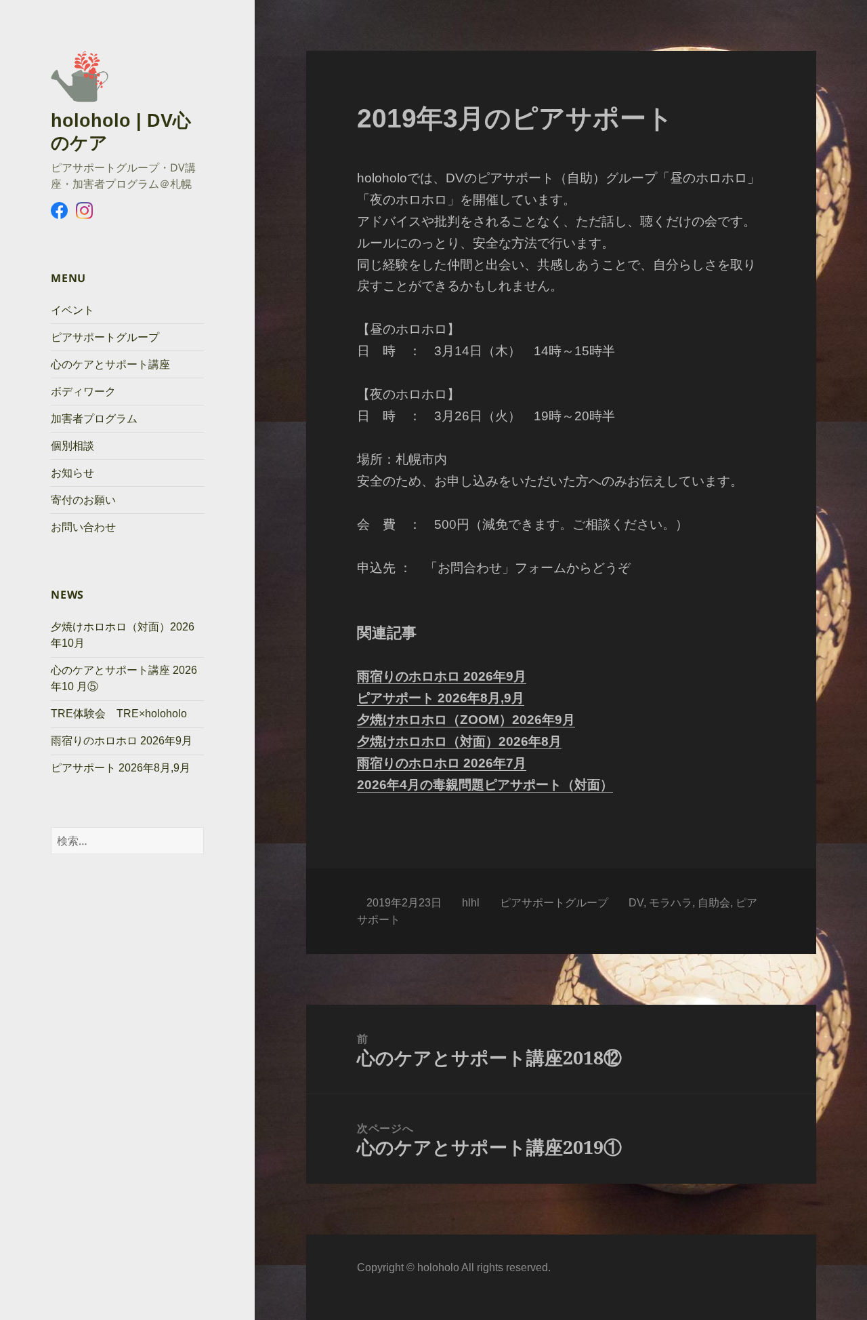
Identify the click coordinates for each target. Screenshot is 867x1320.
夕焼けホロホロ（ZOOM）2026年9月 (466, 720)
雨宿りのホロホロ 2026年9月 (121, 740)
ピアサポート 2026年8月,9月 (120, 768)
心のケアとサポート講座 (110, 364)
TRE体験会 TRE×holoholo (119, 713)
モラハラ (670, 902)
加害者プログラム (94, 418)
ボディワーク (83, 391)
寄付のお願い (83, 500)
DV (636, 902)
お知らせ (72, 473)
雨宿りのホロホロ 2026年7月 (441, 763)
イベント (72, 310)
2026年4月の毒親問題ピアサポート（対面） (485, 785)
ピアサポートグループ (105, 337)
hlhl (471, 902)
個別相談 (72, 446)
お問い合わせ (83, 527)
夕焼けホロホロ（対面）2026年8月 (459, 741)
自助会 (714, 902)
